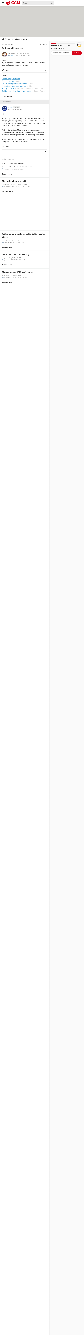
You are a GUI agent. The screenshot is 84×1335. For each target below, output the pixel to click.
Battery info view (8, 89)
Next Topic (42, 44)
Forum (9, 39)
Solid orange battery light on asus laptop (16, 91)
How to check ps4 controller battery (14, 84)
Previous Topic (8, 44)
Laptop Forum (39, 91)
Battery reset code (8, 81)
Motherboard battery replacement (14, 86)
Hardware (17, 39)
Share (7, 70)
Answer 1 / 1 (6, 101)
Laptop (25, 39)
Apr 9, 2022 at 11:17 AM (23, 55)
